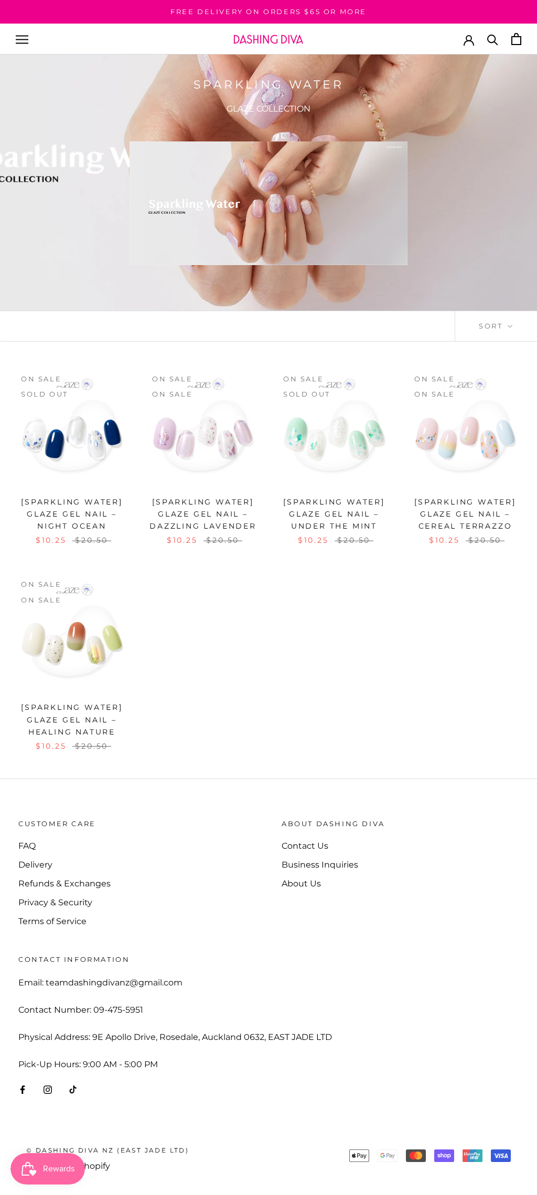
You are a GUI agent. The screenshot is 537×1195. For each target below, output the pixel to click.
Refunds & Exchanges (64, 884)
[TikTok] (73, 1089)
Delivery (35, 865)
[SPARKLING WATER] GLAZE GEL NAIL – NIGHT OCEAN (72, 514)
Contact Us (305, 846)
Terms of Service (52, 921)
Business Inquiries (320, 865)
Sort (492, 326)
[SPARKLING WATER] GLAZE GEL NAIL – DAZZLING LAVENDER (202, 514)
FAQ (27, 846)
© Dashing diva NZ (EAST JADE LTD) (107, 1150)
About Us (301, 884)
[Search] (492, 39)
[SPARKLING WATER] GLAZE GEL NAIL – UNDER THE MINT (334, 514)
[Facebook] (22, 1089)
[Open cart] (516, 39)
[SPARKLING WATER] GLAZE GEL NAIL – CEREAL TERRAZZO (465, 514)
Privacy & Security (55, 902)
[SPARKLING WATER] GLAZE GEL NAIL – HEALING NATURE (72, 719)
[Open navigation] (22, 39)
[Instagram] (48, 1089)
